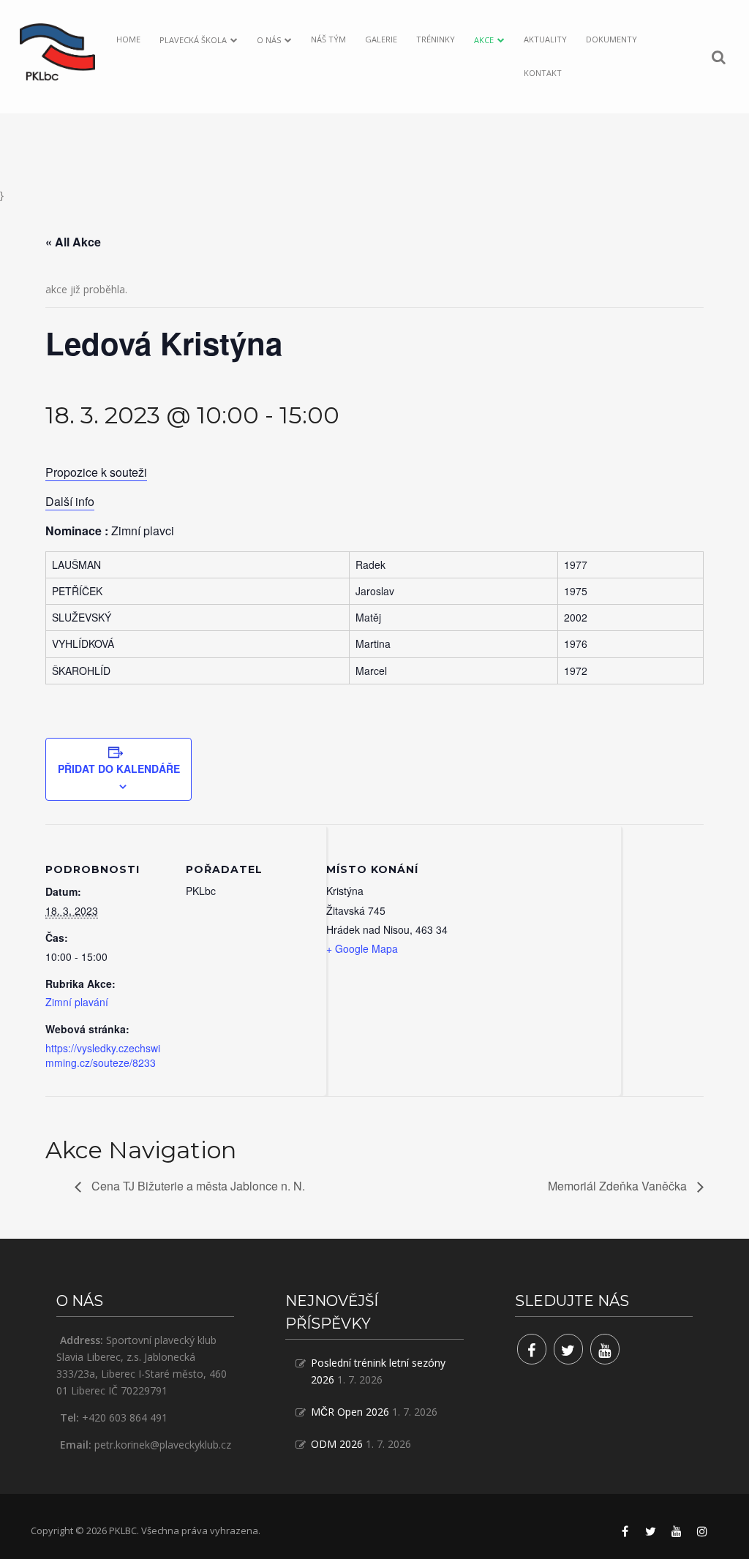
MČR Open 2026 (350, 1412)
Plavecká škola (193, 39)
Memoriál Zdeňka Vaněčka (619, 1185)
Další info (69, 501)
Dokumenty (611, 39)
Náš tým (328, 39)
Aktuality (545, 39)
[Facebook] (531, 1349)
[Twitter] (568, 1349)
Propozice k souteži (96, 472)
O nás (269, 39)
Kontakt (543, 72)
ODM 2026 (337, 1444)
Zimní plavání (76, 1001)
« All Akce (73, 241)
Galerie (381, 39)
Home (128, 39)
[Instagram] (702, 1531)
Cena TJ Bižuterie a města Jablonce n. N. (197, 1185)
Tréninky (435, 39)
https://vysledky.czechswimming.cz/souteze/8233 (102, 1055)
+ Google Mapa (362, 948)
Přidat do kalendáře (119, 768)
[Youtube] (605, 1349)
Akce (484, 39)
